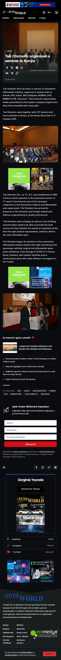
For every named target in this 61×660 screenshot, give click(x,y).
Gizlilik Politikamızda (46, 452)
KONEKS (52, 391)
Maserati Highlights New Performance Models (25, 366)
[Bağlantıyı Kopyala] (17, 73)
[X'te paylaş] (12, 67)
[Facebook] (30, 539)
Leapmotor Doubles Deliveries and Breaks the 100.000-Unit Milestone (35, 347)
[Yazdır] (55, 467)
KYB (5, 394)
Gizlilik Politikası (26, 652)
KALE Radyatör (39, 391)
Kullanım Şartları (11, 655)
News (9, 51)
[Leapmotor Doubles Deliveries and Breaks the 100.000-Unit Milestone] (10, 347)
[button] (49, 654)
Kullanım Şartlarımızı (20, 452)
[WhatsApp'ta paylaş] (22, 67)
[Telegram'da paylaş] (12, 73)
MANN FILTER (16, 394)
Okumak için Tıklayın (30, 489)
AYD (19, 391)
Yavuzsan (45, 394)
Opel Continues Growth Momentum (20, 379)
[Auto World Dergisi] (17, 12)
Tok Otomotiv (31, 394)
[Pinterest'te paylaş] (17, 67)
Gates (27, 391)
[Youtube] (30, 552)
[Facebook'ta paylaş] (7, 67)
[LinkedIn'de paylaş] (7, 73)
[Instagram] (30, 545)
